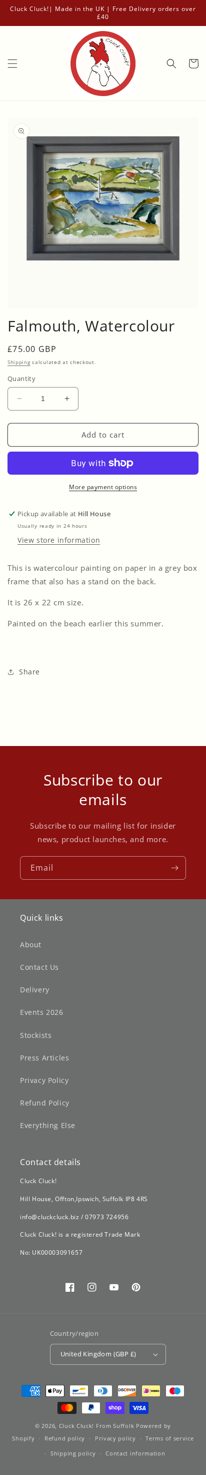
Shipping (19, 361)
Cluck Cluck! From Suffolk (96, 1425)
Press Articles (44, 1057)
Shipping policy (73, 1453)
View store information (59, 540)
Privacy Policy (44, 1080)
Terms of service (170, 1438)
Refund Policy (45, 1103)
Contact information (135, 1453)
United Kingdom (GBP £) (98, 1353)
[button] (13, 64)
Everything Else (48, 1125)
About (31, 944)
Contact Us (39, 967)
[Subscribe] (175, 868)
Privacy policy (115, 1438)
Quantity (22, 378)
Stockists (36, 1035)
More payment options (103, 487)
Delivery (35, 989)
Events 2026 (42, 1012)
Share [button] (29, 671)
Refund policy (64, 1438)
